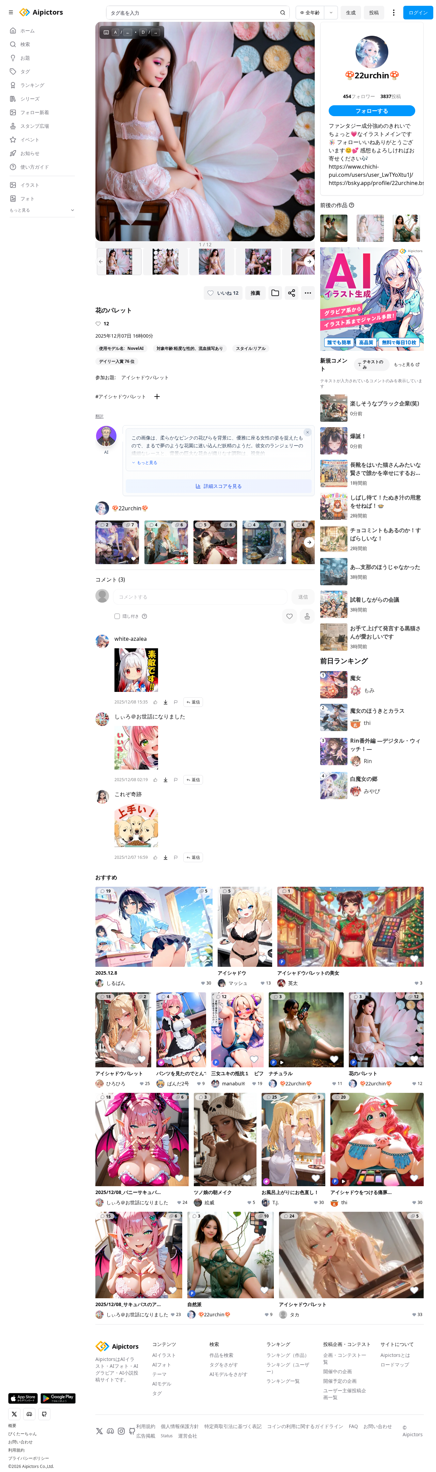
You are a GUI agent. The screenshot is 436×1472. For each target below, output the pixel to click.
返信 (196, 702)
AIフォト (161, 1364)
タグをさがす (223, 1364)
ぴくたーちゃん (22, 1434)
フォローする (372, 110)
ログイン (418, 12)
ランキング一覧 (283, 1381)
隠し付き (131, 616)
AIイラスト (164, 1355)
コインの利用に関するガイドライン (305, 1426)
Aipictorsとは (395, 1355)
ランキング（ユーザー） (287, 1368)
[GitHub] (132, 1431)
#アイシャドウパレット (120, 396)
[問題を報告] (176, 702)
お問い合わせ (20, 1442)
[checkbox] (117, 616)
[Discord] (110, 1431)
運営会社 (187, 1435)
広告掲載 (145, 1435)
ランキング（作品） (287, 1355)
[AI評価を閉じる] (307, 432)
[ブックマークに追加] (275, 293)
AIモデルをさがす (228, 1374)
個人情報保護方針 (180, 1426)
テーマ (159, 1374)
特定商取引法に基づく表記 (233, 1426)
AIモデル (161, 1383)
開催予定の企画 (340, 1381)
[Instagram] (121, 1431)
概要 (12, 1425)
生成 (351, 12)
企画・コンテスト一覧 (344, 1358)
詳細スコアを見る (223, 486)
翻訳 (99, 416)
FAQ (353, 1426)
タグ (157, 1393)
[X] (99, 1431)
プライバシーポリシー (28, 1458)
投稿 (374, 12)
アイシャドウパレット (145, 377)
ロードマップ (394, 1364)
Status (167, 1436)
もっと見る (147, 462)
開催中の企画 (337, 1371)
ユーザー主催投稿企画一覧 (344, 1393)
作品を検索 (221, 1355)
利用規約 (16, 1450)
